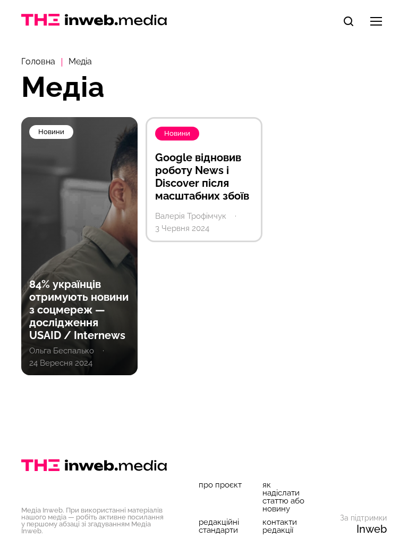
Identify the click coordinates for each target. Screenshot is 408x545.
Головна (38, 61)
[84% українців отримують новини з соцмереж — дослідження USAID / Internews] (79, 246)
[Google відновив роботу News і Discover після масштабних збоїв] (203, 180)
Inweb (371, 529)
